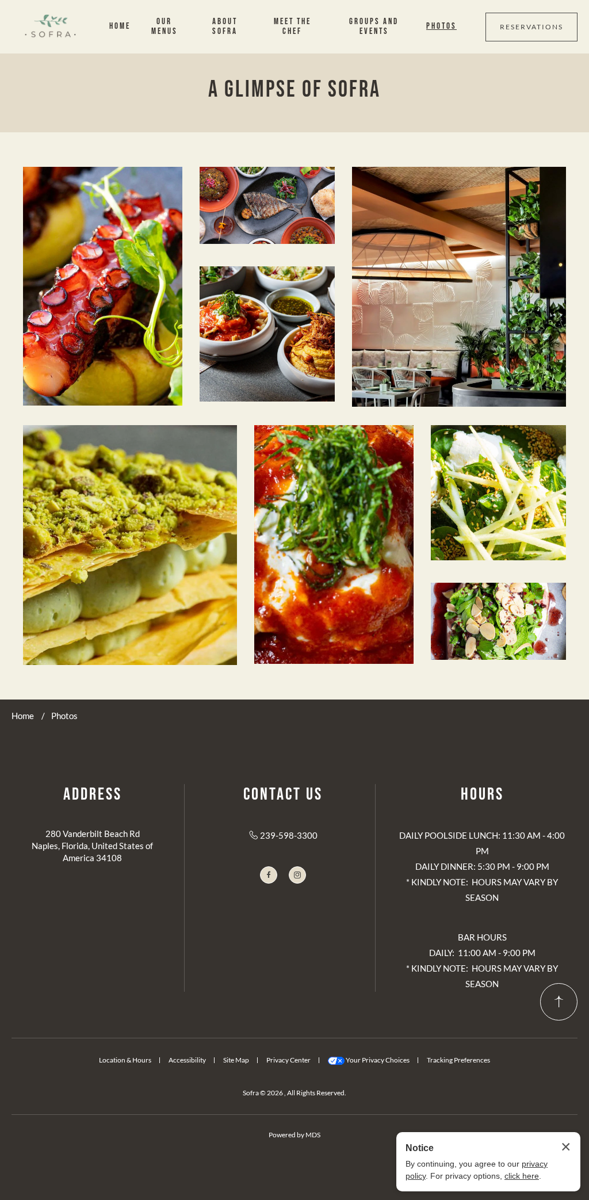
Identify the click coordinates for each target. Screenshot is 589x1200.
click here (521, 1175)
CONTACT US (283, 794)
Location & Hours (125, 1060)
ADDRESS (92, 794)
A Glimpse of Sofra (294, 90)
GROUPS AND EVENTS (374, 26)
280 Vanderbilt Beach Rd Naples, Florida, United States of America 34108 (92, 845)
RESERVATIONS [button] (531, 26)
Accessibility (187, 1060)
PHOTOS (441, 26)
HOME (120, 26)
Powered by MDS (294, 1134)
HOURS (482, 794)
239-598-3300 (289, 835)
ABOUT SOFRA (225, 26)
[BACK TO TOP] (558, 1002)
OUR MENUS (164, 26)
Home (23, 715)
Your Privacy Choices (377, 1060)
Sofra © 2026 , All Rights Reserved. (294, 1092)
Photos (64, 715)
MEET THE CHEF (292, 26)
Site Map (236, 1060)
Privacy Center (288, 1060)
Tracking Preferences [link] (458, 1060)
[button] (102, 286)
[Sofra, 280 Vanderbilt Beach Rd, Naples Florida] (52, 27)
